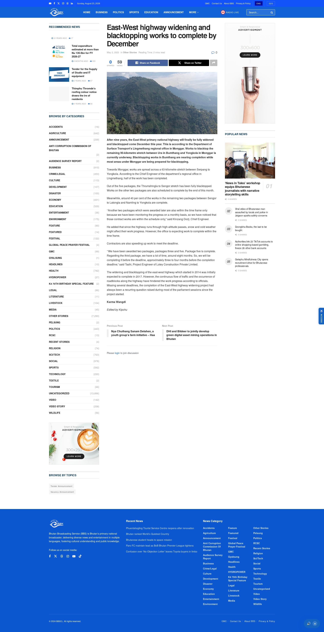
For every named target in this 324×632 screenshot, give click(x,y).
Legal (53, 290)
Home (86, 12)
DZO (271, 3)
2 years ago (79, 80)
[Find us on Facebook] (54, 3)
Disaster (55, 193)
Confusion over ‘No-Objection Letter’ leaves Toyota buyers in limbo (161, 551)
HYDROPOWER (57, 277)
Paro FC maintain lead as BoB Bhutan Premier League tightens (160, 545)
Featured (55, 232)
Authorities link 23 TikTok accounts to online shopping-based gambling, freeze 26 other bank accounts (254, 245)
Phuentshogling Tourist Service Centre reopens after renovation (160, 528)
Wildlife (54, 412)
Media (53, 309)
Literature (56, 296)
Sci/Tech (54, 354)
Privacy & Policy (243, 3)
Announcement (174, 12)
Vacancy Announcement (62, 491)
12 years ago (60, 38)
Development (58, 187)
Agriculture (57, 133)
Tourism (54, 387)
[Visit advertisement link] (74, 444)
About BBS (229, 3)
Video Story (57, 406)
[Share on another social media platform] (213, 63)
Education (151, 12)
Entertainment (59, 212)
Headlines (55, 264)
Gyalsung (55, 257)
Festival (54, 238)
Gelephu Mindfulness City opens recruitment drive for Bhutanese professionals (251, 263)
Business (101, 12)
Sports (134, 12)
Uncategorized (59, 393)
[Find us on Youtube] (50, 3)
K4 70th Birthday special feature (71, 283)
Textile (54, 380)
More (192, 12)
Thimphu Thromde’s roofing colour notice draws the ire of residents (84, 93)
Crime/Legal (57, 174)
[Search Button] (272, 12)
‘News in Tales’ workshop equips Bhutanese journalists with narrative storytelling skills (242, 189)
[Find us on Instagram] (63, 3)
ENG (258, 3)
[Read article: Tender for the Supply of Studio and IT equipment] (59, 74)
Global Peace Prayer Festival (69, 244)
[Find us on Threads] (67, 3)
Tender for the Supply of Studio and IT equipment (84, 72)
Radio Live (232, 12)
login (117, 353)
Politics (118, 12)
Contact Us (217, 3)
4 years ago (79, 103)
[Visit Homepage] (56, 12)
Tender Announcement (61, 486)
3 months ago (80, 61)
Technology (57, 374)
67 (91, 80)
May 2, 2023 (113, 52)
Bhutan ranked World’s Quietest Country (147, 534)
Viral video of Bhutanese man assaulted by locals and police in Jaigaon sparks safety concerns (251, 212)
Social (53, 361)
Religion (54, 348)
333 (93, 61)
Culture (54, 180)
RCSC (52, 335)
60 (91, 103)
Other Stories (130, 52)
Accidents (56, 126)
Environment (57, 219)
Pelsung (54, 322)
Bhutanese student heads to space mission (149, 539)
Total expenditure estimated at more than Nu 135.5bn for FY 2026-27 (85, 51)
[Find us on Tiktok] (80, 556)
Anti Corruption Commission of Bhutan (70, 148)
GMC (207, 3)
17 (72, 38)
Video (52, 399)
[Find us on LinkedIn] (72, 3)
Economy (55, 199)
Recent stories (59, 341)
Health (53, 270)
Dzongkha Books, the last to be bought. (251, 228)
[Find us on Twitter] (58, 3)
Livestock (55, 303)
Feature (54, 225)
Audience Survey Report (65, 161)
